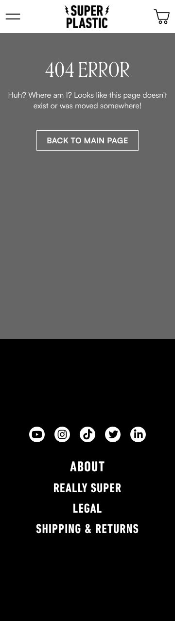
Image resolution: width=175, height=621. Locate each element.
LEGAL (88, 509)
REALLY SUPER (87, 489)
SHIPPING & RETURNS (87, 529)
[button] (12, 16)
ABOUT (87, 467)
